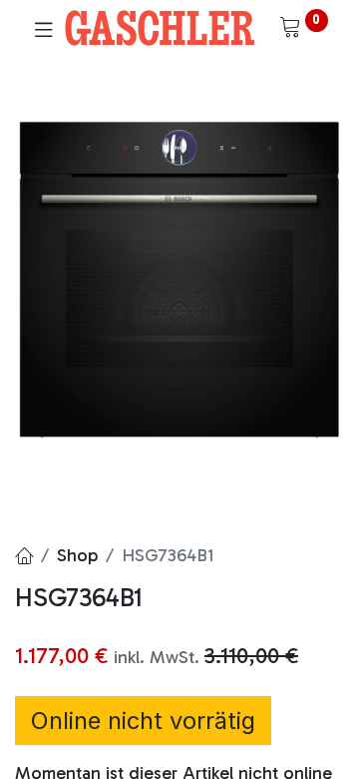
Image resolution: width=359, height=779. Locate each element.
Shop (77, 555)
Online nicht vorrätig (143, 720)
